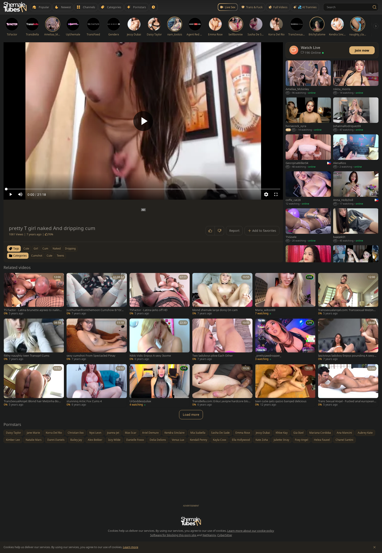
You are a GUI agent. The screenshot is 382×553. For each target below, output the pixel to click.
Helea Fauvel (322, 440)
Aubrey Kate (365, 433)
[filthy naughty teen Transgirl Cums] (34, 340)
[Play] (143, 121)
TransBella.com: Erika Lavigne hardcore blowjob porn (221, 401)
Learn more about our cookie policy (250, 531)
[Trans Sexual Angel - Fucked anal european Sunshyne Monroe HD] (348, 385)
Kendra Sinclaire (174, 433)
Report (234, 230)
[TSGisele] (308, 225)
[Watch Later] (153, 7)
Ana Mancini (344, 433)
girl (36, 248)
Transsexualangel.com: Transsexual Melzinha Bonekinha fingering (346, 310)
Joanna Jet (113, 433)
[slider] (143, 189)
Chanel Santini (344, 440)
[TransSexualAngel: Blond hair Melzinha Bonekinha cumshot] (34, 385)
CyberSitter (224, 535)
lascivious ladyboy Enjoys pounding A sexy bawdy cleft (347, 355)
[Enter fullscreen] (275, 194)
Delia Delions (158, 440)
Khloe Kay (282, 433)
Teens (60, 255)
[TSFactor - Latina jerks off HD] (160, 294)
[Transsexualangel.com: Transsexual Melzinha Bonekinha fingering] (348, 294)
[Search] (374, 7)
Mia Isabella (197, 433)
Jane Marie (33, 433)
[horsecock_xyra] (308, 114)
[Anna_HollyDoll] (355, 188)
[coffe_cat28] (308, 188)
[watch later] (9, 278)
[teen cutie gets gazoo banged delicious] (285, 385)
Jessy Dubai (263, 433)
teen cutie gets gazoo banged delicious (280, 401)
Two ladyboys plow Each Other (212, 355)
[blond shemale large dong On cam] (222, 294)
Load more (191, 414)
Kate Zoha (262, 440)
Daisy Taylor (13, 433)
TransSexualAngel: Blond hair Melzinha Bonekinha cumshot (33, 401)
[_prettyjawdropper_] (285, 340)
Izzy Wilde (114, 440)
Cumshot (36, 255)
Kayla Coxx (219, 440)
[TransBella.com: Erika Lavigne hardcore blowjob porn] (222, 385)
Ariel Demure (150, 433)
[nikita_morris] (355, 77)
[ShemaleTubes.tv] (15, 7)
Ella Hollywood (241, 440)
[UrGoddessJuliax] (160, 385)
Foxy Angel (301, 440)
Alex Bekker (95, 440)
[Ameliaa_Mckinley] (308, 77)
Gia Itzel (298, 433)
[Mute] (20, 194)
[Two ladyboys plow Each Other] (222, 340)
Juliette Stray (281, 440)
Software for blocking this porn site (173, 535)
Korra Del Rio (54, 433)
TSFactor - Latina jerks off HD (148, 310)
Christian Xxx (76, 433)
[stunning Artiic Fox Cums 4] (97, 385)
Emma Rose (242, 433)
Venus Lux (178, 440)
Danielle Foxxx (135, 440)
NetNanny (209, 535)
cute (26, 248)
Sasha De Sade (220, 433)
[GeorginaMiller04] (308, 151)
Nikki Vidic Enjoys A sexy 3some (150, 355)
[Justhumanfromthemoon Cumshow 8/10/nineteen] (97, 294)
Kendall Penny (198, 440)
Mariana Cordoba (320, 433)
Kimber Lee (13, 440)
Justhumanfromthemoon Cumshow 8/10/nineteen (95, 310)
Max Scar (130, 433)
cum (45, 248)
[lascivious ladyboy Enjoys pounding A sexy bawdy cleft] (348, 340)
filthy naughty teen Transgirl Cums (26, 355)
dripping (70, 248)
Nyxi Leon (95, 433)
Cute (49, 255)
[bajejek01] (355, 225)
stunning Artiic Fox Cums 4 (84, 401)
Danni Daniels (56, 440)
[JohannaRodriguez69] (355, 114)
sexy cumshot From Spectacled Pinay (91, 355)
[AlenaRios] (355, 151)
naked (57, 248)
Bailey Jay (76, 440)
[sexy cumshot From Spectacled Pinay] (97, 340)
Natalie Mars (34, 440)
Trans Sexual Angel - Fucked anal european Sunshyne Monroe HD (347, 401)
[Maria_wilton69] (285, 294)
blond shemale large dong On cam (215, 310)
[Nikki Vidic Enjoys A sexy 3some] (160, 340)
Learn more (130, 547)
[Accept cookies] (374, 547)
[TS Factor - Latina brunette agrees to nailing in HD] (34, 294)
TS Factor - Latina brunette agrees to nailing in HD (32, 310)
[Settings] (266, 194)
